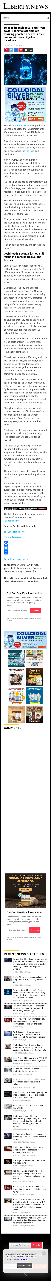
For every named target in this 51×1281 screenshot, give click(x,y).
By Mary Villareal (29, 1040)
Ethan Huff (22, 45)
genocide (8, 568)
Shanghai (20, 571)
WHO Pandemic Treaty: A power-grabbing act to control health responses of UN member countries (29, 1034)
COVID (30, 565)
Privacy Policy (20, 1259)
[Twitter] (25, 548)
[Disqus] (25, 766)
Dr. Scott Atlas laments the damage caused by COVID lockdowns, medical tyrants (29, 1136)
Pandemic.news (11, 520)
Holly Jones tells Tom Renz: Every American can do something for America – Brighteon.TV (28, 1150)
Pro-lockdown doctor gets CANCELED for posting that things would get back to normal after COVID (30, 1220)
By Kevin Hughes (28, 1053)
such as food (27, 151)
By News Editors (29, 1014)
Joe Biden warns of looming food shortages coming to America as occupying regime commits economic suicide (29, 1175)
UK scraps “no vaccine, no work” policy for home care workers (27, 1070)
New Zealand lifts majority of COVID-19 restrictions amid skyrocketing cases (30, 1059)
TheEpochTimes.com (14, 531)
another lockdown (22, 125)
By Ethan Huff (28, 1001)
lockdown (19, 568)
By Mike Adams (28, 1181)
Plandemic (9, 571)
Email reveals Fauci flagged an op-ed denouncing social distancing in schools (29, 1082)
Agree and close (24, 1265)
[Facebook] (25, 543)
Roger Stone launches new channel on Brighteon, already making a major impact (30, 979)
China (22, 565)
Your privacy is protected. (15, 618)
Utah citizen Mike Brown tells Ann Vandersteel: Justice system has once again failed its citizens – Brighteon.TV (29, 1047)
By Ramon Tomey (29, 1087)
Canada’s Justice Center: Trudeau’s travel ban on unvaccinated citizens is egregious (29, 1189)
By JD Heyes (27, 972)
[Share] (25, 552)
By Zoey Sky (28, 1064)
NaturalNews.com (12, 537)
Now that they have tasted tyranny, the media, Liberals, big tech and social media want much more (30, 1095)
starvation (31, 571)
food (36, 565)
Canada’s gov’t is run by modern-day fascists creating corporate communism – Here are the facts (29, 1021)
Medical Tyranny (33, 568)
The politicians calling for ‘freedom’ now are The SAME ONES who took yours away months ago (28, 1008)
